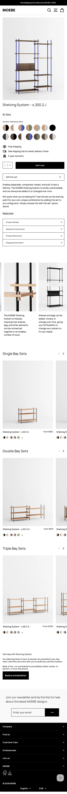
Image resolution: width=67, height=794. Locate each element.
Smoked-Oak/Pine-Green (37, 137)
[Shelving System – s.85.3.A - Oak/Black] (4, 632)
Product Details (12, 222)
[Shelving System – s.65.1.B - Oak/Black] (58, 437)
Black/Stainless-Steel (6, 137)
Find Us (6, 734)
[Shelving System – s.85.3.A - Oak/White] (8, 632)
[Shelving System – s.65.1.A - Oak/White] (8, 437)
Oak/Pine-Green (29, 128)
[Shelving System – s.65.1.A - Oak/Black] (4, 437)
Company (7, 726)
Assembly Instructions (15, 229)
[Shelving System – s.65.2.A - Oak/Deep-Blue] (11, 535)
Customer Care (10, 742)
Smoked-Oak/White (21, 137)
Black (52, 128)
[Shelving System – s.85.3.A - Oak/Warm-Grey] (18, 632)
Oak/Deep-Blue (21, 128)
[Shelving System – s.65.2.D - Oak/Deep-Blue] (65, 535)
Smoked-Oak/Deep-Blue (29, 137)
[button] (63, 353)
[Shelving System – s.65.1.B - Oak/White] (61, 437)
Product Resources (14, 236)
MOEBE (6, 766)
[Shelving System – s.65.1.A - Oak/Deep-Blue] (11, 437)
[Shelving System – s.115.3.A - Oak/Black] (58, 632)
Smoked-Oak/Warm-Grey (45, 137)
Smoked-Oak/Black (13, 137)
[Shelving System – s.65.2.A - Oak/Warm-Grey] (18, 535)
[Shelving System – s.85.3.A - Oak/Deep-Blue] (11, 632)
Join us (6, 758)
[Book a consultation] (33, 666)
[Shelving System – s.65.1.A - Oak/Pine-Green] (15, 437)
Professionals (9, 750)
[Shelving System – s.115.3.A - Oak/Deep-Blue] (65, 632)
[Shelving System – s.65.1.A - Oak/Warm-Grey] (18, 437)
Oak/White (13, 128)
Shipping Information (15, 242)
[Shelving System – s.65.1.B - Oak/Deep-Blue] (65, 437)
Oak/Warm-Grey (37, 128)
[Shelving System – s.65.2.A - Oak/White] (8, 535)
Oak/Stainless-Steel (45, 128)
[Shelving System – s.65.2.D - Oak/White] (61, 535)
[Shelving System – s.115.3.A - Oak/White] (61, 632)
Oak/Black (6, 128)
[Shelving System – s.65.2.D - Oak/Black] (58, 535)
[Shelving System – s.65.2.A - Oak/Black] (4, 535)
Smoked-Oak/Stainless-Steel (52, 137)
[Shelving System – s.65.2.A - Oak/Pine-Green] (15, 535)
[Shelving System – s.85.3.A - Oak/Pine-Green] (15, 632)
